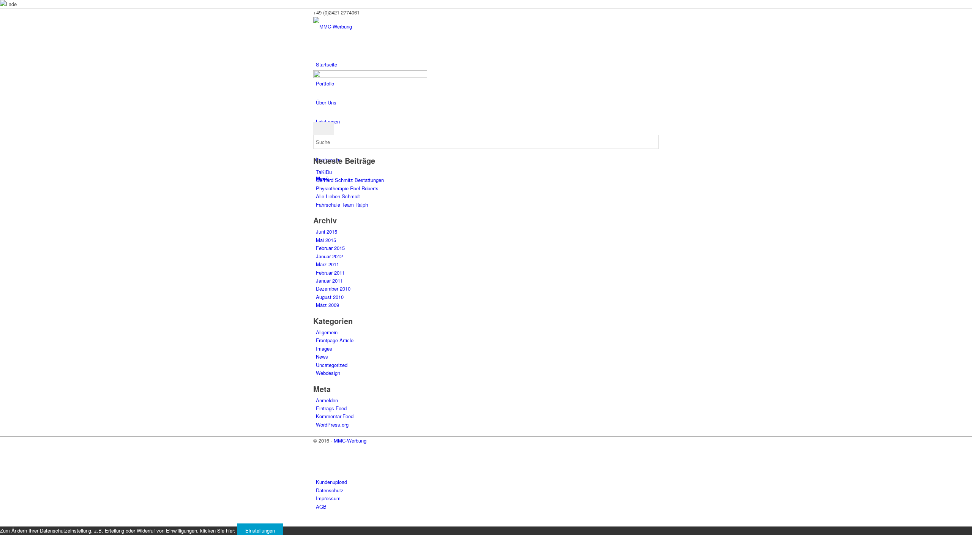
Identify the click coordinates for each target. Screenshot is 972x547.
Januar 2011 (329, 280)
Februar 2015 (330, 247)
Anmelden (327, 400)
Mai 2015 (326, 239)
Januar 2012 (329, 256)
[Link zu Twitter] (318, 448)
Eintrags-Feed (331, 408)
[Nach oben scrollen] (2, 522)
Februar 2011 (330, 272)
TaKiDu (324, 171)
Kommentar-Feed (334, 416)
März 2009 (327, 304)
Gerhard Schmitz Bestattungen (350, 179)
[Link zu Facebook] (318, 457)
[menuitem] (487, 64)
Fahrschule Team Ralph (342, 204)
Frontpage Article (334, 340)
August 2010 (330, 296)
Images (324, 348)
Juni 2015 (326, 231)
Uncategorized (331, 364)
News (322, 356)
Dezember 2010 (333, 288)
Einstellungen (260, 530)
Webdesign (328, 372)
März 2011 (327, 264)
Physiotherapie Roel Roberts (347, 188)
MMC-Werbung (350, 440)
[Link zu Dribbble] (318, 466)
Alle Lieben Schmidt (338, 196)
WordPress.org (332, 424)
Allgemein (327, 332)
